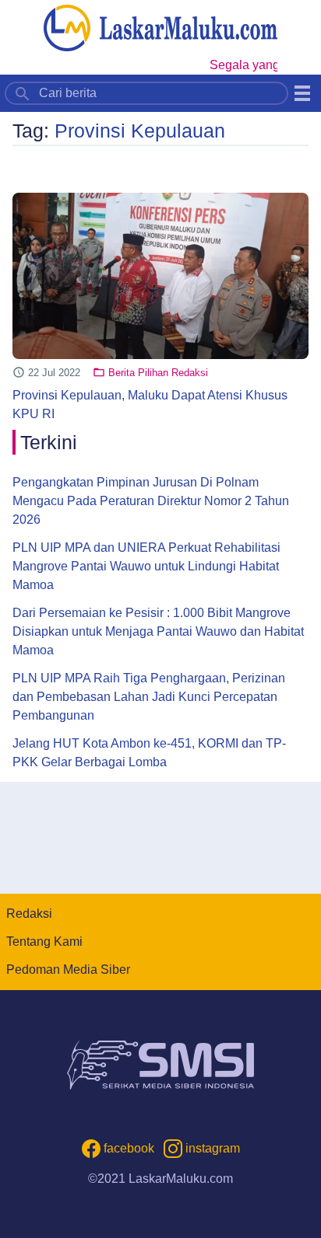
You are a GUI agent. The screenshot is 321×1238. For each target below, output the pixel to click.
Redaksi (29, 913)
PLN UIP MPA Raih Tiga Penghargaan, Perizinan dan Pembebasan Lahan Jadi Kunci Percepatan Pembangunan (148, 696)
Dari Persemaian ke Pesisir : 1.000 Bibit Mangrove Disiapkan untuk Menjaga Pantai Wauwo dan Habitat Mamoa (158, 631)
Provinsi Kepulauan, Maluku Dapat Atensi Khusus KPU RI (149, 404)
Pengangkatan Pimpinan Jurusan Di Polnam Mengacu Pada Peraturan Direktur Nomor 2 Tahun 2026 (150, 501)
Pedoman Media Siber (68, 969)
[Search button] (22, 92)
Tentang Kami (44, 941)
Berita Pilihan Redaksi (158, 372)
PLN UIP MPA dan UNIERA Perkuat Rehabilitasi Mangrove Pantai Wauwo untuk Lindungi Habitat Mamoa (146, 566)
